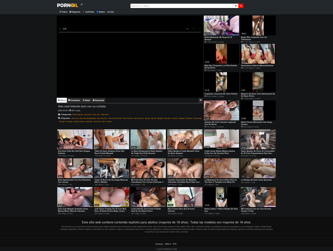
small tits (97, 121)
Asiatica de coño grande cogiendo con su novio (220, 123)
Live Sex (110, 12)
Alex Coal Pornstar (115, 118)
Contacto (159, 243)
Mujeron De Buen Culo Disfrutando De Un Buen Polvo (258, 94)
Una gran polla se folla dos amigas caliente (74, 152)
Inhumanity (197, 118)
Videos (64, 12)
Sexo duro (88, 114)
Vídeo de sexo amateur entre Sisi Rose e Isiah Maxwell (109, 152)
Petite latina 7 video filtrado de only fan (221, 209)
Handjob (182, 118)
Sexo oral (96, 114)
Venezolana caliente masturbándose (257, 65)
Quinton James (79, 121)
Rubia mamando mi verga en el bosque (218, 38)
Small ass (89, 121)
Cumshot (174, 118)
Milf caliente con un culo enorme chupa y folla (256, 209)
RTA (175, 243)
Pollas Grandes (77, 114)
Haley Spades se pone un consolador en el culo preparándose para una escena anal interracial (258, 153)
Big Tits (153, 118)
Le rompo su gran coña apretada (256, 179)
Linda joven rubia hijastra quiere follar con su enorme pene (219, 152)
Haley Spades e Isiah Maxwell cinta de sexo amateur (183, 152)
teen (103, 121)
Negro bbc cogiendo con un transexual (254, 38)
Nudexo (102, 12)
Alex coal (74, 118)
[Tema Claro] (81, 4)
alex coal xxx (139, 118)
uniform (109, 121)
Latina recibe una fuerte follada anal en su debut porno (146, 209)
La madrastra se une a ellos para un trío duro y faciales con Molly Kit (220, 180)
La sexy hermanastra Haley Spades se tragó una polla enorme (146, 152)
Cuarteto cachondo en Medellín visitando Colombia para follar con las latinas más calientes (183, 181)
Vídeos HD (104, 114)
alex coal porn (102, 118)
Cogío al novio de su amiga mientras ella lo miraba (111, 180)
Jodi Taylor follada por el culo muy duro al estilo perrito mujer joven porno (110, 210)
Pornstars (69, 121)
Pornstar (62, 121)
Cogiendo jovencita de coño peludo (220, 93)
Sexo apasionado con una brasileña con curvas (74, 180)
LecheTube (89, 12)
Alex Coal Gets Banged (87, 118)
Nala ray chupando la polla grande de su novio (220, 66)
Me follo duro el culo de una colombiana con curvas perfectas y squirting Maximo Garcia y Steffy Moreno (147, 183)
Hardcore (189, 118)
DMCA (168, 243)
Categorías (75, 12)
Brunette (167, 118)
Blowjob (160, 118)
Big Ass (147, 118)
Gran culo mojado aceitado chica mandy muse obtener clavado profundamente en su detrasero (73, 210)
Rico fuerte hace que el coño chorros (181, 209)
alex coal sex (128, 118)
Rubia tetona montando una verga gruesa (256, 123)
